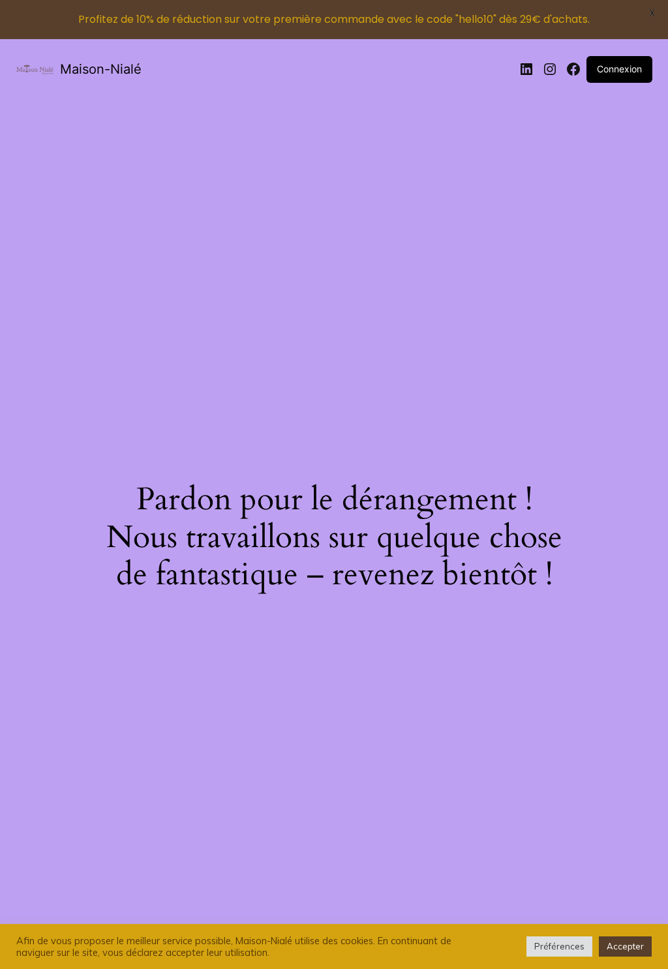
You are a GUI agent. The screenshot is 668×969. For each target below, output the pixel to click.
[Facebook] (573, 69)
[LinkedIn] (526, 69)
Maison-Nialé (101, 69)
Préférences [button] (559, 946)
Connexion (619, 68)
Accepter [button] (625, 946)
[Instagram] (550, 69)
